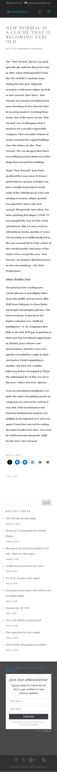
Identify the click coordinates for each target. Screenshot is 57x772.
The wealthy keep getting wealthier (26, 644)
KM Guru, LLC (38, 766)
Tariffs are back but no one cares (25, 565)
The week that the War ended (23, 632)
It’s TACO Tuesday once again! (23, 578)
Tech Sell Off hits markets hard (23, 620)
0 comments (36, 48)
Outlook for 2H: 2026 (18, 607)
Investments (23, 48)
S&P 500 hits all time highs (21, 518)
